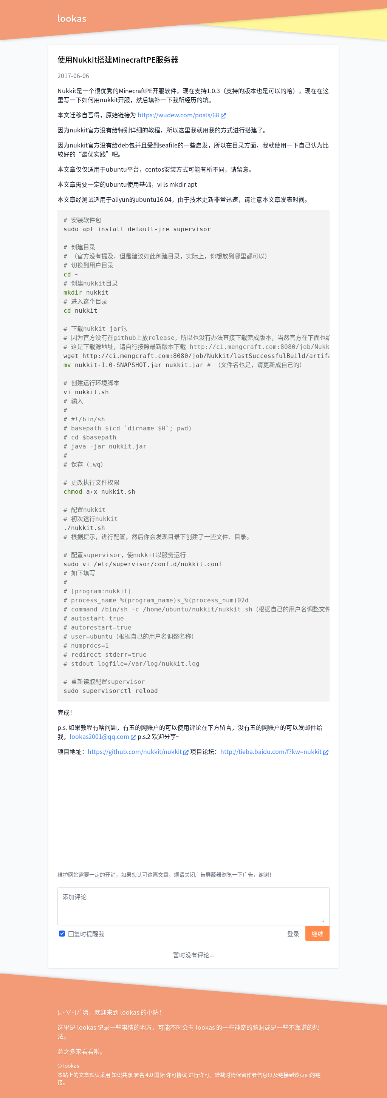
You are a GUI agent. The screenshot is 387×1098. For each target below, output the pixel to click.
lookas (72, 18)
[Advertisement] (193, 815)
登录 (293, 933)
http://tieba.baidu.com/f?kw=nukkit (271, 751)
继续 (317, 933)
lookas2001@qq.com (99, 736)
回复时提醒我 (86, 933)
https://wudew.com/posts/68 (178, 114)
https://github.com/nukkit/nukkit (135, 751)
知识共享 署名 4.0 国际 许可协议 (149, 1074)
